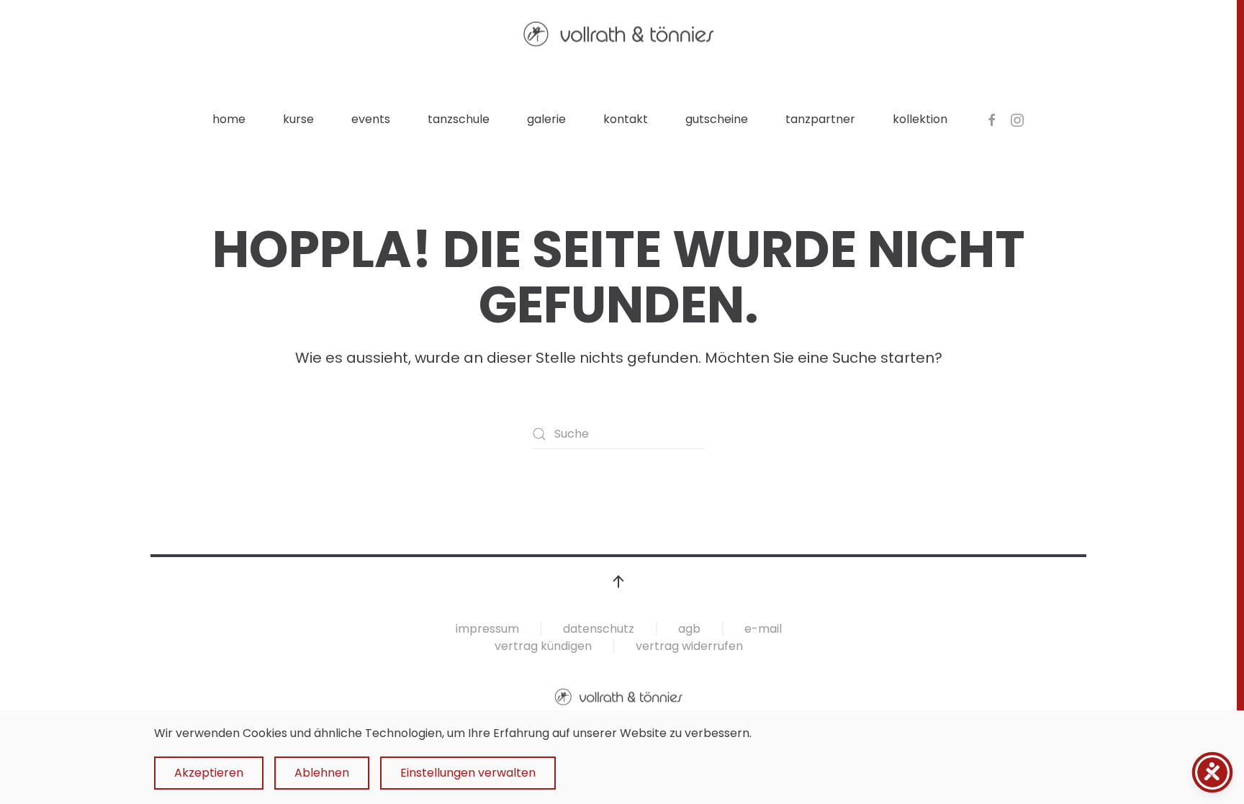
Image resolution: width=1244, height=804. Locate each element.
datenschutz (598, 628)
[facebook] (992, 119)
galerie (546, 119)
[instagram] (1017, 119)
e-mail (763, 628)
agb (689, 628)
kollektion (920, 119)
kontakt (625, 119)
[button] (618, 582)
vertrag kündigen (543, 646)
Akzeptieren (208, 772)
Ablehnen (321, 772)
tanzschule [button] (459, 119)
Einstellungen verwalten (468, 772)
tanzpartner (820, 119)
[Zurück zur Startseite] (618, 33)
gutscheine (716, 119)
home (228, 119)
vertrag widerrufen (689, 646)
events (370, 119)
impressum (487, 628)
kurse (298, 119)
